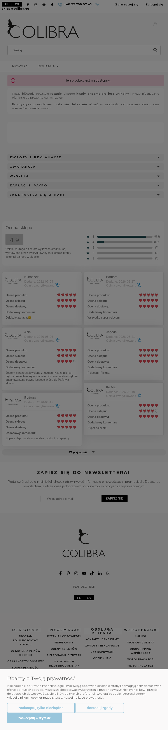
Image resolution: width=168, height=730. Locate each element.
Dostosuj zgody (100, 708)
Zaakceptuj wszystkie (34, 718)
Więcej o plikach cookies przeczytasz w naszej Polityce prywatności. (55, 697)
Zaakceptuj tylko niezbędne (40, 708)
